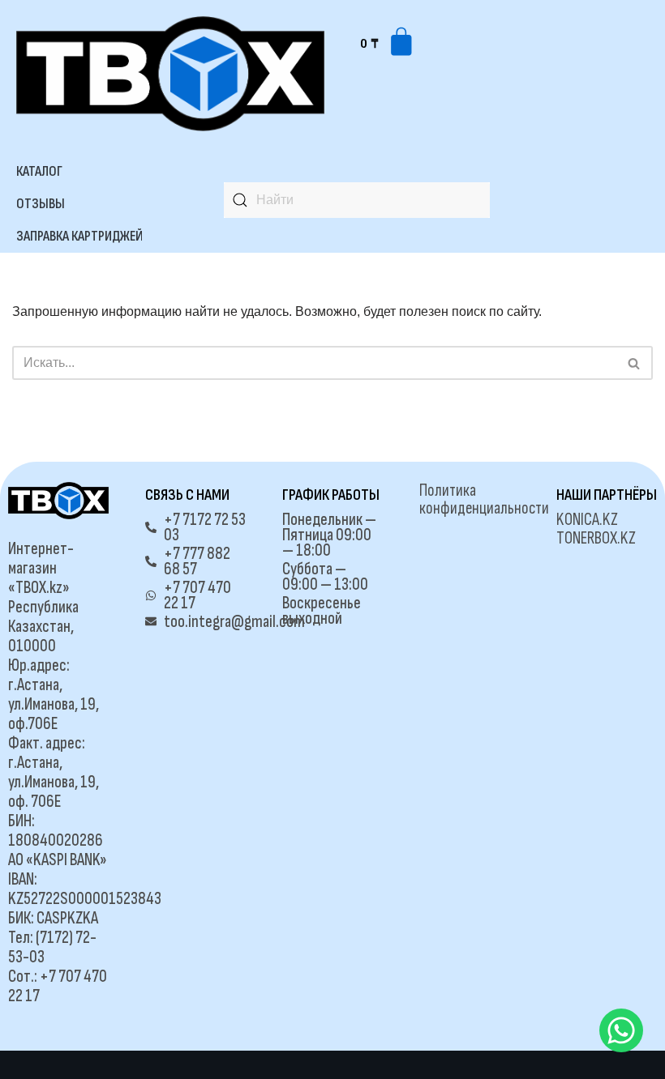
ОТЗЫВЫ (40, 203)
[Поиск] (634, 363)
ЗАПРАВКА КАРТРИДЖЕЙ (79, 236)
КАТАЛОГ (39, 171)
